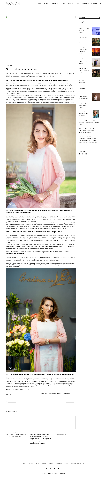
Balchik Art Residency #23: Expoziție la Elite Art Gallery (84, 28)
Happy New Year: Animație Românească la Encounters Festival (84, 39)
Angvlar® (62, 473)
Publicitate (30, 463)
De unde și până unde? (60, 434)
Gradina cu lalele (67, 393)
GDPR (37, 463)
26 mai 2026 (33, 432)
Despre (23, 463)
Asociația (50, 463)
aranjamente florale (46, 393)
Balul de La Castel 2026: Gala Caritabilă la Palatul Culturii (84, 60)
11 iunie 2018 (9, 65)
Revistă (66, 463)
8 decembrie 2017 (10, 432)
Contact (44, 463)
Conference (59, 463)
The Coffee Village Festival (77, 463)
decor (54, 393)
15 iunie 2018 (57, 432)
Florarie (59, 393)
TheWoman (50, 473)
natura (43, 395)
